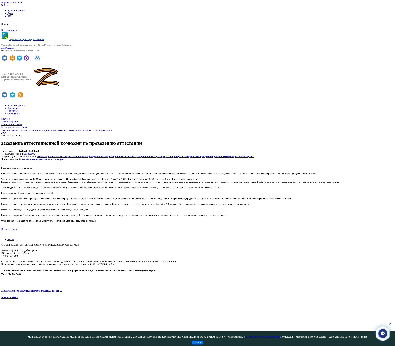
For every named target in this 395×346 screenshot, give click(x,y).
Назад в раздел (9, 229)
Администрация (16, 10)
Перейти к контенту (11, 2)
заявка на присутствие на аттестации (43, 159)
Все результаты (9, 30)
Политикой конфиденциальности (262, 336)
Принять (197, 342)
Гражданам (13, 111)
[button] (383, 333)
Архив (10, 239)
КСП (10, 16)
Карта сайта (9, 297)
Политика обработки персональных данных (31, 290)
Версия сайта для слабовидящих (18, 21)
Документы (13, 108)
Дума (10, 13)
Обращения (13, 113)
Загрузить (29, 153)
